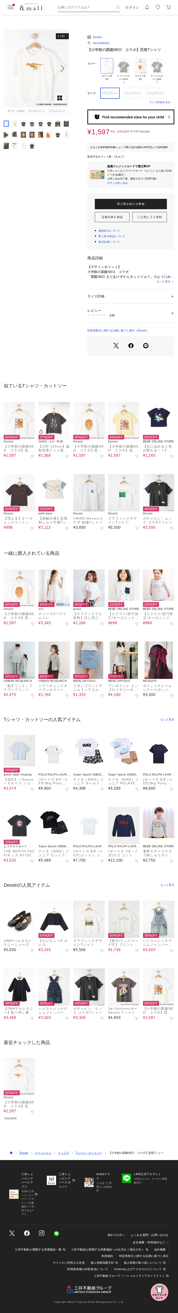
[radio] (106, 71)
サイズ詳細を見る (160, 102)
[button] (36, 68)
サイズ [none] (91, 93)
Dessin (97, 37)
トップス (63, 1153)
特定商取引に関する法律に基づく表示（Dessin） (118, 330)
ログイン (132, 7)
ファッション (43, 1153)
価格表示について (109, 230)
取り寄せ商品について (112, 236)
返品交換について (109, 241)
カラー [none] (91, 63)
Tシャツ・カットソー (89, 1153)
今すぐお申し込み (117, 183)
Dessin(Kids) (101, 43)
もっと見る (164, 281)
